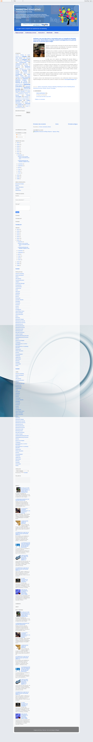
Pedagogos (26, 96)
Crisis (26, 64)
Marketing (54, 86)
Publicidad (27, 103)
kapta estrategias (19, 312)
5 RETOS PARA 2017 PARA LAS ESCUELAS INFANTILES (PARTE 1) (24, 557)
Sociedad (26, 106)
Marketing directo (71, 86)
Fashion (17, 268)
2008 (18, 178)
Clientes (56, 32)
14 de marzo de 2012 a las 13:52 (43, 96)
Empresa (50, 86)
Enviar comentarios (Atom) (45, 126)
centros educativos (20, 275)
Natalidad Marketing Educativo (25, 92)
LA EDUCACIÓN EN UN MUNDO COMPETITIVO (23, 161)
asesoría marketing (20, 54)
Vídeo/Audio (49, 32)
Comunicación (44, 86)
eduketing (26, 65)
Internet (25, 72)
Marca (19, 78)
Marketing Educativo (20, 325)
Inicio (56, 124)
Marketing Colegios (21, 80)
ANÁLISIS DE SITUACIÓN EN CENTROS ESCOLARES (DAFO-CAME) (24, 592)
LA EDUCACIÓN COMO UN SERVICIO (24, 522)
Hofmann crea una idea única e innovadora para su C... (23, 157)
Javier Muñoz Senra (20, 311)
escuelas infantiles (19, 299)
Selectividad (28, 104)
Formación (17, 71)
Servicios (19, 106)
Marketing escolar (19, 329)
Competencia (27, 61)
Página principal (19, 32)
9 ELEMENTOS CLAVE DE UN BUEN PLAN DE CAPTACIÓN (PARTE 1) (22, 569)
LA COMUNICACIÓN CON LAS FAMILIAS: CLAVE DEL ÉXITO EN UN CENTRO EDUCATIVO (25, 545)
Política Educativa (19, 350)
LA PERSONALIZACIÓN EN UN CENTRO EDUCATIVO (22, 500)
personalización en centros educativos (22, 97)
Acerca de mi (41, 32)
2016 (18, 144)
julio (19, 167)
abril (19, 171)
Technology (19, 224)
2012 (18, 151)
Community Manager (19, 61)
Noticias (44, 88)
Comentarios (20, 137)
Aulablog (17, 188)
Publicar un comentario (40, 99)
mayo (19, 169)
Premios (17, 352)
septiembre (20, 165)
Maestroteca (18, 190)
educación (18, 65)
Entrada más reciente (39, 124)
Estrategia (24, 70)
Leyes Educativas (25, 77)
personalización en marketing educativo (22, 99)
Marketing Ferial (26, 89)
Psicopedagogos (19, 103)
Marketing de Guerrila (62, 86)
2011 (18, 153)
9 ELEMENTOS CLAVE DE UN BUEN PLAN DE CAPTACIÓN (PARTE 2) (22, 533)
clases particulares (40, 93)
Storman (44, 730)
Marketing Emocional (37, 88)
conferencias (19, 64)
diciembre (20, 155)
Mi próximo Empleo (20, 183)
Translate (26, 472)
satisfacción (21, 104)
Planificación (19, 100)
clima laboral (19, 58)
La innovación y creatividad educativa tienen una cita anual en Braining (25, 510)
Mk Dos (17, 185)
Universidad (18, 107)
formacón (25, 71)
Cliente (39, 86)
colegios (24, 59)
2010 (18, 175)
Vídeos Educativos (19, 187)
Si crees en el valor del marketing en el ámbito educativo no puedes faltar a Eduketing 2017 (25, 490)
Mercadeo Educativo (20, 91)
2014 (18, 148)
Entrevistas (21, 68)
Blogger (57, 730)
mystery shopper (19, 334)
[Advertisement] (55, 112)
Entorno (27, 67)
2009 (18, 176)
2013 (18, 149)
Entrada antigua (72, 124)
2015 (18, 146)
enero (19, 172)
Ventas (22, 107)
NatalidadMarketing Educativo (22, 93)
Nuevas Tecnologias (51, 88)
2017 (18, 142)
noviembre (20, 163)
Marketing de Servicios (22, 82)
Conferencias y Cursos (30, 32)
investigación (19, 74)
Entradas (19, 134)
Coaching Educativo (20, 280)
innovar (17, 72)
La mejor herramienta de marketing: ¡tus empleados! (24, 580)
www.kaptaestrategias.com (70, 79)
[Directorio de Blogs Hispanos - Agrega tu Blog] (46, 131)
